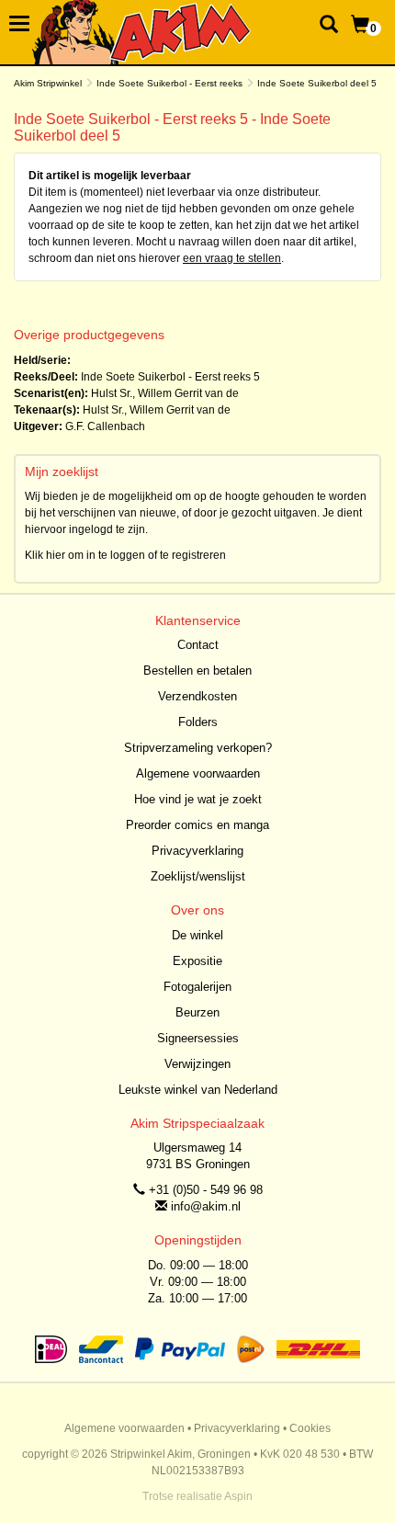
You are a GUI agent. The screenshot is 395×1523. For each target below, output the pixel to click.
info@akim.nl (206, 1206)
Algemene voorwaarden (198, 773)
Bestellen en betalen (197, 670)
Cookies (310, 1428)
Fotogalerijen (197, 987)
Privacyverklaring (197, 851)
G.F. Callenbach (105, 426)
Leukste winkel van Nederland (197, 1090)
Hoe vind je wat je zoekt (198, 799)
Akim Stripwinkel (48, 83)
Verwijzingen (197, 1064)
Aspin (238, 1496)
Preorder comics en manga (197, 825)
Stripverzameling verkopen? (198, 748)
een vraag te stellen (232, 258)
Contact (198, 645)
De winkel (197, 935)
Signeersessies (198, 1038)
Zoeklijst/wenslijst (198, 876)
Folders (198, 722)
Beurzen (197, 1012)
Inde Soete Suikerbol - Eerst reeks (169, 83)
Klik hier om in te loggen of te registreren (125, 555)
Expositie (197, 961)
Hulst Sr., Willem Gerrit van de (165, 393)
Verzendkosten (197, 696)
